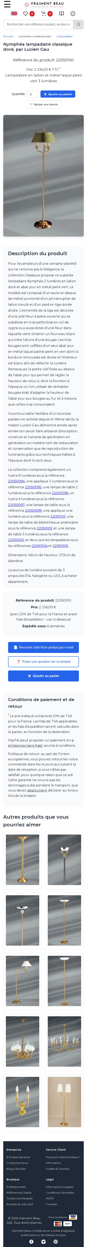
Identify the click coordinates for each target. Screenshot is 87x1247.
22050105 (60, 546)
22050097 (16, 505)
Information (53, 1162)
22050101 (57, 516)
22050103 (16, 540)
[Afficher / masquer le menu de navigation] (7, 7)
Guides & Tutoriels (57, 1168)
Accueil (8, 36)
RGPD (50, 1198)
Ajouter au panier (60, 94)
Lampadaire (65, 36)
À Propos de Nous (18, 1157)
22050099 (33, 511)
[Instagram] (43, 1242)
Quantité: (18, 94)
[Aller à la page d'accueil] (43, 5)
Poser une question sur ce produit (43, 662)
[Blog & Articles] (61, 14)
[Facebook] (31, 1242)
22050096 (60, 493)
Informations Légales (59, 1187)
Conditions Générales (60, 1192)
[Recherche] (78, 24)
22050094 (16, 481)
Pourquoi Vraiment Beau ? (63, 1157)
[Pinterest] (56, 1242)
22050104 (40, 546)
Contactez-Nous (17, 1162)
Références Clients (18, 1192)
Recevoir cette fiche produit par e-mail (43, 647)
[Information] (73, 14)
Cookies (51, 1204)
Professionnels (15, 1187)
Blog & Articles (15, 1168)
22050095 (33, 487)
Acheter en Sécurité (19, 1204)
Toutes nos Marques (19, 1198)
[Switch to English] (14, 13)
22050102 (45, 528)
